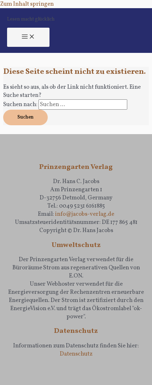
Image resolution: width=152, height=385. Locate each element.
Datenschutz (76, 354)
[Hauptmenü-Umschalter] (28, 37)
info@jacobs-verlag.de (84, 214)
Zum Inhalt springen (27, 4)
